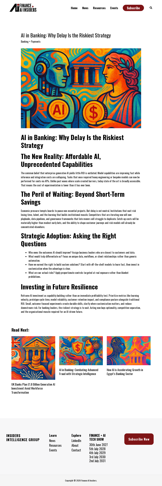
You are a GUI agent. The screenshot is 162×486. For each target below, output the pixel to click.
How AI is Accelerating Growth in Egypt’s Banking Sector (125, 371)
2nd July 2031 (97, 460)
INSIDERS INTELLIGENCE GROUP (23, 437)
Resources (55, 445)
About (75, 445)
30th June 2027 (98, 444)
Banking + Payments (30, 41)
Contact (76, 450)
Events (53, 450)
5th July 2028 (97, 448)
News (52, 441)
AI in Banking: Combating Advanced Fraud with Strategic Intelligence (78, 371)
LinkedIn (76, 441)
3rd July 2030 (97, 456)
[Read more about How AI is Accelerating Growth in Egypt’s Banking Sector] (129, 350)
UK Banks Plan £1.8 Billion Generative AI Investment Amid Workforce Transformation (33, 388)
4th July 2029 (97, 452)
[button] (75, 7)
